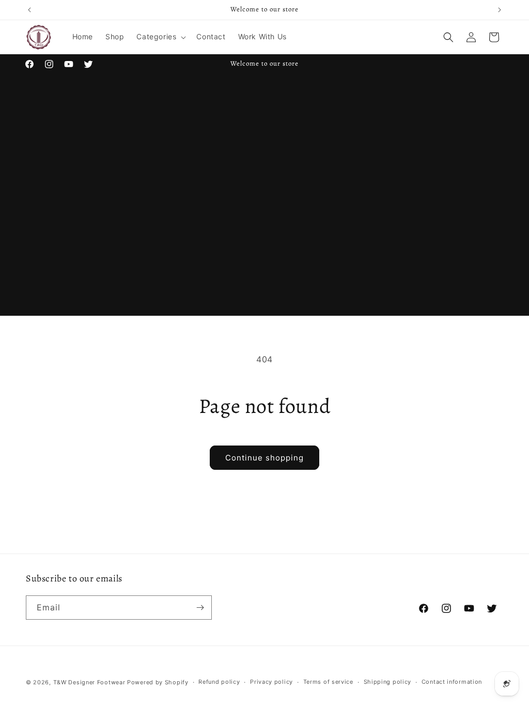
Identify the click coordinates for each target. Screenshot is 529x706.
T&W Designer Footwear (89, 682)
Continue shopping (264, 458)
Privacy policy (271, 681)
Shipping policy (388, 681)
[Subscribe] (200, 607)
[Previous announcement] (29, 10)
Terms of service (328, 681)
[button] (160, 37)
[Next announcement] (499, 10)
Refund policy (219, 681)
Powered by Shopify (158, 682)
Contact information (452, 681)
